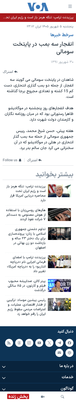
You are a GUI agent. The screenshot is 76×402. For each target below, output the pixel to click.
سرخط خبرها (61, 35)
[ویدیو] (42, 396)
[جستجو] (62, 396)
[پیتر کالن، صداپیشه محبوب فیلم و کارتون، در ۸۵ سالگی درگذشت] (59, 285)
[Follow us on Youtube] (39, 343)
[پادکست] (69, 353)
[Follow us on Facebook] (69, 343)
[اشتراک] (59, 353)
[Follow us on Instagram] (29, 343)
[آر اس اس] (9, 343)
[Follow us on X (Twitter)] (49, 343)
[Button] (10, 72)
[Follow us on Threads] (19, 343)
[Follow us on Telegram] (59, 343)
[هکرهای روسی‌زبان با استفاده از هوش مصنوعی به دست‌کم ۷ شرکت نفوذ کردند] (59, 214)
